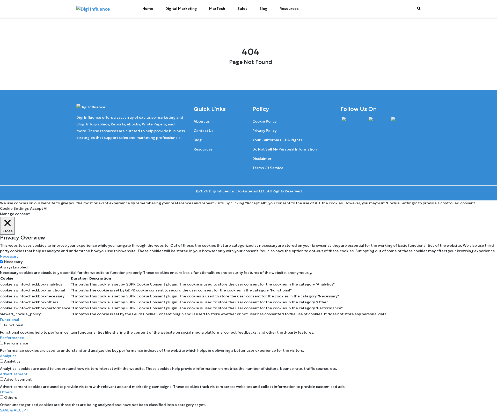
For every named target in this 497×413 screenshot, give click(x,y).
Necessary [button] (9, 256)
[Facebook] (352, 120)
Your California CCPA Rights (277, 140)
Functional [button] (9, 319)
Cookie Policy (264, 121)
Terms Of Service (267, 168)
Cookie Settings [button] (14, 208)
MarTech (217, 8)
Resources (289, 8)
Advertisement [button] (13, 374)
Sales (242, 8)
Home (147, 8)
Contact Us (203, 130)
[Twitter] (377, 120)
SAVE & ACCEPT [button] (14, 410)
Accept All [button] (39, 208)
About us (202, 121)
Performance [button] (12, 337)
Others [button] (6, 392)
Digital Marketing (181, 8)
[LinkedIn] (401, 120)
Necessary (13, 261)
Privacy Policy (264, 130)
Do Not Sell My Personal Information (284, 149)
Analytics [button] (8, 356)
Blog (263, 8)
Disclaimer (262, 158)
